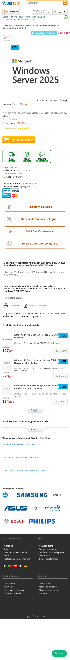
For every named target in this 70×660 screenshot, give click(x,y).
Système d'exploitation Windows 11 (23, 457)
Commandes (45, 583)
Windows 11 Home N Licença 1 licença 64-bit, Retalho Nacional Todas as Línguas (40, 395)
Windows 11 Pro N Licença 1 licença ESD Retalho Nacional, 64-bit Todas (38, 361)
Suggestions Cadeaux (14, 590)
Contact (7, 549)
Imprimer (14, 305)
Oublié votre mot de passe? (52, 552)
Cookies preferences (48, 559)
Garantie (43, 593)
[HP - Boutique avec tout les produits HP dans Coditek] (8, 495)
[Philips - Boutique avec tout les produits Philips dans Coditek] (42, 521)
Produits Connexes (37, 305)
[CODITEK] (11, 3)
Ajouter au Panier (22, 140)
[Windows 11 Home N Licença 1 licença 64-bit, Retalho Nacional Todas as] (7, 390)
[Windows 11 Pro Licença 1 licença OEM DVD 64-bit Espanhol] (7, 339)
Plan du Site (44, 555)
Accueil (5, 16)
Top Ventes (9, 586)
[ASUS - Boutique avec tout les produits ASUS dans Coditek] (16, 508)
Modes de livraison (48, 586)
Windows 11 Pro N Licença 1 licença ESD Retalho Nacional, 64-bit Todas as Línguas (39, 369)
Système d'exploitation (24, 19)
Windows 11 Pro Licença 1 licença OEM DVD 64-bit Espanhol (39, 336)
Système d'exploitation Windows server (25, 470)
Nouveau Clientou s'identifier (39, 12)
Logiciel (8, 19)
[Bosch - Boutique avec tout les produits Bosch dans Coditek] (14, 521)
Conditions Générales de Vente (15, 554)
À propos (8, 545)
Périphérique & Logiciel (36, 16)
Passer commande (47, 549)
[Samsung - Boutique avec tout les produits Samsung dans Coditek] (32, 495)
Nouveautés (9, 583)
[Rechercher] (65, 2)
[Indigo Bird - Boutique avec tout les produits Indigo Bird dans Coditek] (53, 508)
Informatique (17, 16)
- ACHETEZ (51, 33)
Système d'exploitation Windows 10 (21, 444)
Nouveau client (46, 545)
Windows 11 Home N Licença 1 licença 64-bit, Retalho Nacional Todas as (37, 387)
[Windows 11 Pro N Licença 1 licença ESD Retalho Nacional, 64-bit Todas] (7, 365)
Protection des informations (17, 559)
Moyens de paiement (48, 590)
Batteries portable (12, 593)
